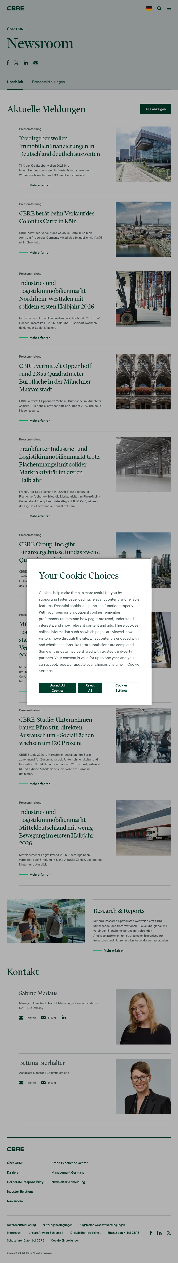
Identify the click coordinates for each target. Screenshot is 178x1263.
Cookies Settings (121, 687)
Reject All (90, 687)
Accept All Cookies (57, 687)
